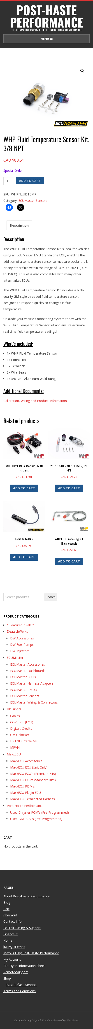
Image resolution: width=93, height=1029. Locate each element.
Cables (15, 716)
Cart (6, 909)
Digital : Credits (21, 728)
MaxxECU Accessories (26, 761)
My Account (12, 959)
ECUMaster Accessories (27, 664)
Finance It (10, 934)
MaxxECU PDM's (22, 786)
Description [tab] (19, 225)
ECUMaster (15, 657)
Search (51, 597)
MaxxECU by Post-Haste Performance (31, 953)
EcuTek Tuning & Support (22, 928)
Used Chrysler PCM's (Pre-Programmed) (39, 812)
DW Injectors (19, 651)
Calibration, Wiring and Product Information (35, 401)
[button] (82, 71)
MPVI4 (15, 747)
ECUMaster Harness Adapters (31, 683)
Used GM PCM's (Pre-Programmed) (36, 819)
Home (7, 940)
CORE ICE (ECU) (21, 722)
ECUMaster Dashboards (27, 671)
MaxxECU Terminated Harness (32, 799)
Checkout (10, 915)
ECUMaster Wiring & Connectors (34, 702)
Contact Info (12, 921)
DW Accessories (22, 638)
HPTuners (14, 709)
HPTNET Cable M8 (23, 741)
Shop (7, 978)
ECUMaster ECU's (23, 677)
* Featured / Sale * (20, 625)
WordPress (72, 1020)
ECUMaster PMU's (23, 690)
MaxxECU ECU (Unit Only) (28, 767)
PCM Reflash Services (21, 985)
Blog (6, 902)
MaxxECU (14, 754)
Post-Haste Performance (25, 806)
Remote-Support (15, 972)
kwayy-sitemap (14, 947)
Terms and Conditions (19, 991)
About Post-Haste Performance (26, 896)
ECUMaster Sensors (32, 200)
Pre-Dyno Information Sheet (24, 966)
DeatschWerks (17, 631)
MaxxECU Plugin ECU (25, 792)
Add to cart (30, 181)
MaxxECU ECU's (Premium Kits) (33, 773)
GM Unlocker (19, 735)
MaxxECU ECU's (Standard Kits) (33, 780)
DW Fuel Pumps (22, 644)
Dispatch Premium (42, 1020)
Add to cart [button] (24, 488)
